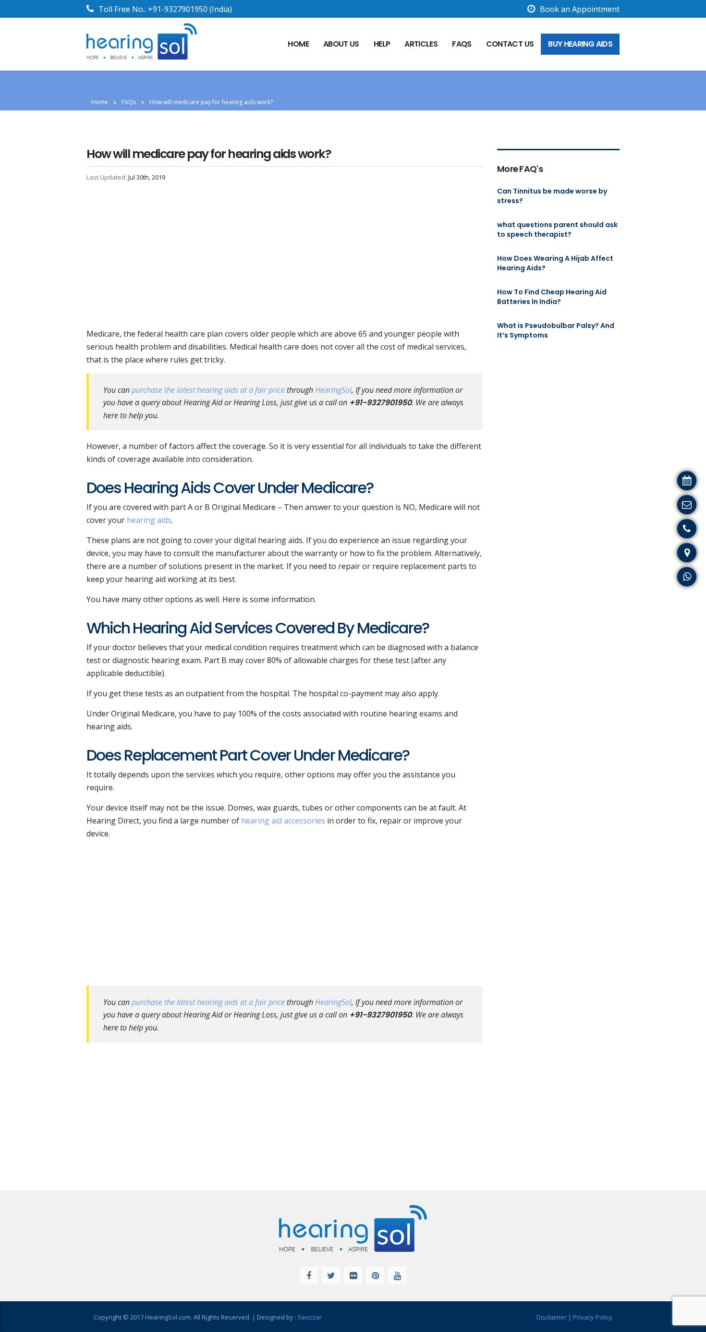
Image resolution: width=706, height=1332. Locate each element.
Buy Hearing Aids (580, 43)
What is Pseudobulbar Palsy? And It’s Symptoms (555, 330)
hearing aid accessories (283, 820)
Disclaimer (551, 1317)
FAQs (461, 43)
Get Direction (677, 551)
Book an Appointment (580, 9)
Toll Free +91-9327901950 (654, 527)
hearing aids (148, 520)
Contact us (510, 43)
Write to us (681, 503)
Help (382, 43)
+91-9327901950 (177, 9)
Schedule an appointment (655, 479)
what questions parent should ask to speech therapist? (557, 229)
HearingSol (333, 390)
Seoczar (310, 1317)
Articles (421, 43)
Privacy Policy (592, 1317)
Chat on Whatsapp (667, 575)
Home (99, 102)
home (298, 43)
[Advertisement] (284, 256)
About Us (341, 43)
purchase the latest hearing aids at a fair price (208, 390)
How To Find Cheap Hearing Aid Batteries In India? (552, 296)
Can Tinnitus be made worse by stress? (552, 196)
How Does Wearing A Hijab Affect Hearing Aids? (555, 263)
